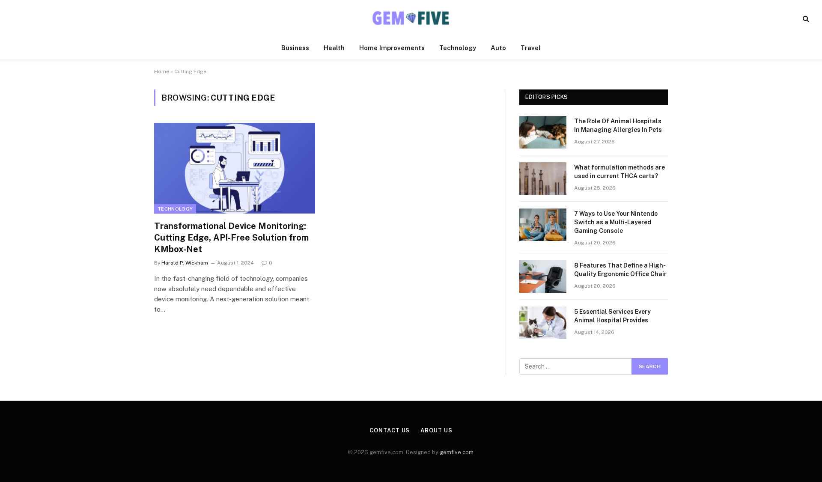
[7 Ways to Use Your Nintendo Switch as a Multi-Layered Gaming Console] (542, 224)
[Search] (805, 18)
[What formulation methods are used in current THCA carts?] (542, 178)
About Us (436, 430)
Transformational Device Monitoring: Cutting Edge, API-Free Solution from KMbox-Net (231, 237)
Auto (498, 47)
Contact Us (389, 430)
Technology (457, 47)
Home (161, 71)
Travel (531, 47)
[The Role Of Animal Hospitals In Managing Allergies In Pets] (542, 132)
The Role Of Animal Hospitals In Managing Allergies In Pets (618, 125)
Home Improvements (392, 47)
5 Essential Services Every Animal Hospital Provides (612, 316)
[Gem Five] (411, 18)
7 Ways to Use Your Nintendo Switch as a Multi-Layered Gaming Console (616, 222)
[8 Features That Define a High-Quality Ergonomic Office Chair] (542, 276)
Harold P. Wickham (184, 263)
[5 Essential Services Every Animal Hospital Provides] (542, 322)
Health (334, 47)
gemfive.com (457, 452)
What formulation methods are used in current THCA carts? (619, 171)
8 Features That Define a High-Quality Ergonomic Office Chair (620, 269)
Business (295, 47)
